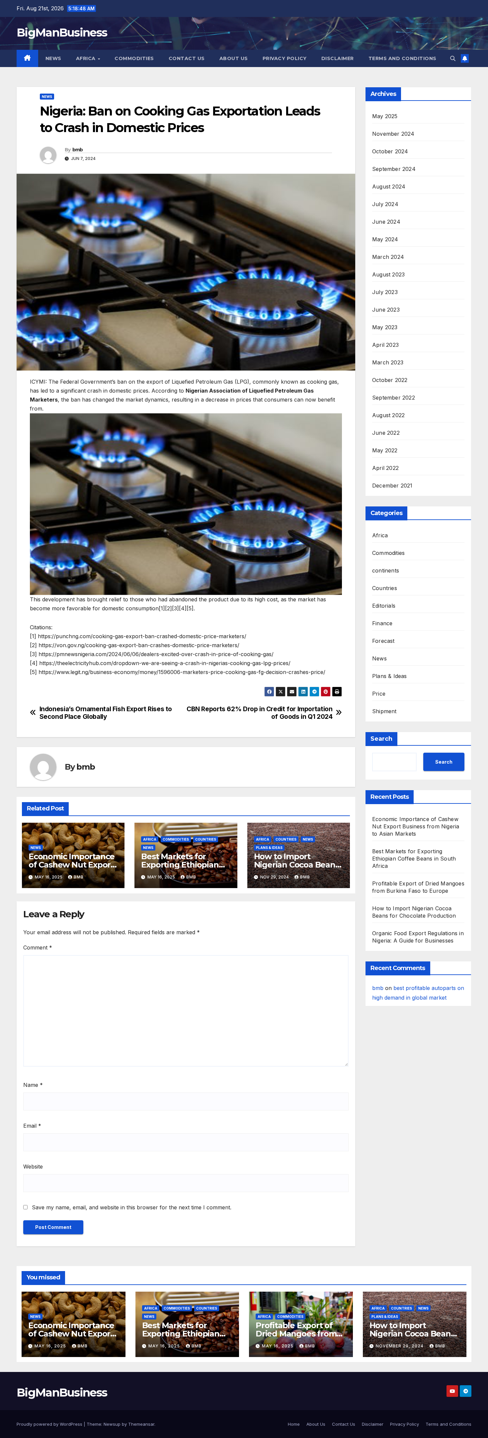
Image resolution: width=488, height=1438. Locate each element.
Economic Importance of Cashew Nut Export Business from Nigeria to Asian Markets (415, 826)
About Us (233, 58)
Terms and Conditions (402, 58)
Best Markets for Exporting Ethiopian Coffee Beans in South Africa (414, 858)
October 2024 (390, 151)
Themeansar (141, 1424)
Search (381, 738)
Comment (37, 947)
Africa (86, 58)
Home (294, 1424)
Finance (382, 623)
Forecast (383, 641)
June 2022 (386, 432)
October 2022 (389, 380)
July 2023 (385, 292)
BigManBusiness (62, 32)
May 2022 (385, 450)
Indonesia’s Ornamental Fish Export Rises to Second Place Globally (106, 712)
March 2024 (388, 257)
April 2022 (385, 468)
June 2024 (386, 221)
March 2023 (387, 362)
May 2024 (385, 239)
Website (33, 1166)
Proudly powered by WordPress (50, 1424)
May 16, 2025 (51, 1345)
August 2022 (388, 415)
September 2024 (394, 169)
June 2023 (386, 309)
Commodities (134, 58)
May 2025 (385, 116)
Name (33, 1085)
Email (32, 1125)
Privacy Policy (285, 58)
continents (385, 570)
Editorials (383, 605)
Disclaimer (337, 58)
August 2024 (388, 186)
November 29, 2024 (400, 1345)
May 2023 (385, 327)
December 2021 (392, 485)
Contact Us (187, 58)
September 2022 (393, 397)
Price (378, 693)
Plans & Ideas (269, 848)
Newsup (112, 1424)
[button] (452, 58)
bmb (77, 150)
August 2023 (388, 274)
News (53, 58)
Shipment (384, 711)
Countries (205, 839)
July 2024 (385, 204)
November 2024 (393, 133)
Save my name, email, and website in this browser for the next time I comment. (131, 1207)
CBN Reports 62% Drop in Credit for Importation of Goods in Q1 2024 (259, 712)
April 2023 (385, 344)
